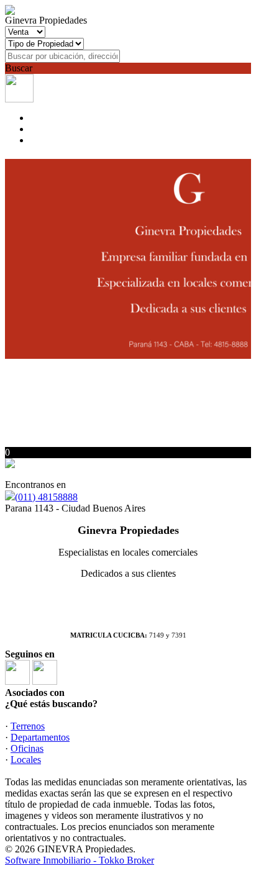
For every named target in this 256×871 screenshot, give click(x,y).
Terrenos (28, 726)
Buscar (18, 68)
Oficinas (27, 748)
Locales (26, 759)
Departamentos (40, 737)
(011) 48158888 (46, 497)
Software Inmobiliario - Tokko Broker (79, 860)
